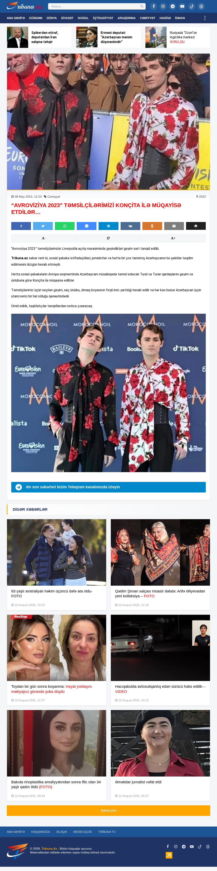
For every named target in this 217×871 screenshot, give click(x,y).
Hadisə (165, 18)
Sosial (83, 18)
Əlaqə (61, 832)
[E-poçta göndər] (174, 226)
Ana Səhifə (16, 18)
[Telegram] (172, 6)
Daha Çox (108, 810)
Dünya (52, 18)
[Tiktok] (191, 6)
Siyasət (67, 18)
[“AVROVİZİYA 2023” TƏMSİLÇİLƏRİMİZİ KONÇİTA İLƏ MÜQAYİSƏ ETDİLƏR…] (108, 122)
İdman (180, 18)
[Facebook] (153, 6)
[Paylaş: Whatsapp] (65, 226)
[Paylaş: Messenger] (86, 226)
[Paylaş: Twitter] (43, 226)
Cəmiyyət (147, 18)
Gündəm (35, 18)
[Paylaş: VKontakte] (130, 226)
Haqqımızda (40, 832)
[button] (196, 226)
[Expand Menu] (205, 18)
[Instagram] (163, 6)
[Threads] (201, 6)
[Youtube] (182, 6)
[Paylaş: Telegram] (108, 226)
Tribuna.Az (49, 848)
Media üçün (82, 832)
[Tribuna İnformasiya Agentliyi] (25, 6)
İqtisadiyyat (103, 18)
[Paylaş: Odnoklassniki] (152, 226)
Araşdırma (127, 18)
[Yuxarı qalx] (205, 859)
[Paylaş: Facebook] (21, 226)
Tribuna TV (106, 832)
